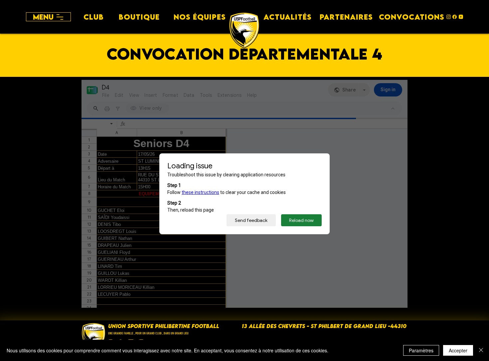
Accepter (458, 350)
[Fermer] (481, 350)
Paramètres (421, 350)
